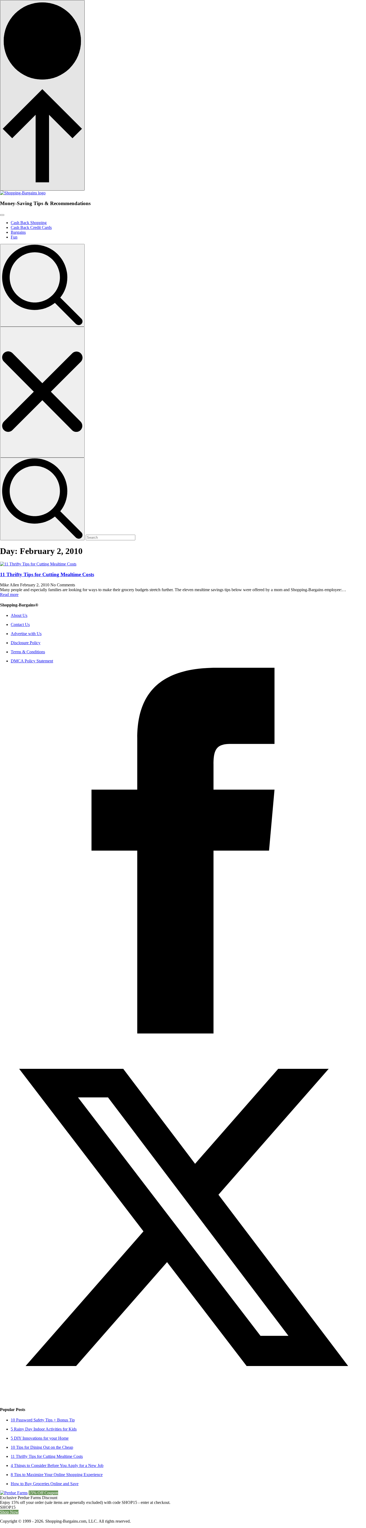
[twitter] (183, 1399)
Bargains (18, 232)
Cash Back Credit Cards (31, 227)
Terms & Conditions (28, 652)
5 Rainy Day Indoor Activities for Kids (44, 1429)
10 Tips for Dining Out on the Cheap (42, 1447)
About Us (19, 615)
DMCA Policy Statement (32, 661)
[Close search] (42, 392)
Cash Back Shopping (29, 222)
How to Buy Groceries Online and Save (45, 1483)
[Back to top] (42, 95)
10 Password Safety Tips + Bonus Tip (43, 1420)
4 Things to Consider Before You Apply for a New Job (57, 1465)
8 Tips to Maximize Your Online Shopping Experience (57, 1474)
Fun (14, 237)
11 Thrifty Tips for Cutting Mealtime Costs (47, 574)
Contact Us (20, 624)
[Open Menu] (2, 215)
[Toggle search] (42, 285)
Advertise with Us (26, 633)
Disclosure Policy (25, 642)
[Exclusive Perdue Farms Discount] (14, 1493)
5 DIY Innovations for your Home (40, 1438)
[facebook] (183, 1032)
